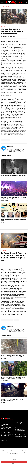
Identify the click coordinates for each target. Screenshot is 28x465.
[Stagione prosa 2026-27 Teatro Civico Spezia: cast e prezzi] (14, 210)
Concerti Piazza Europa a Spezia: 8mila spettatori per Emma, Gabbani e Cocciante (13, 198)
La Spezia (3, 250)
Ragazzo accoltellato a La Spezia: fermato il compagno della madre (12, 400)
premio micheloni (5, 140)
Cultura (3, 26)
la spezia (11, 319)
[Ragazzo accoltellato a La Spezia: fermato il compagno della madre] (14, 390)
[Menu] (2, 2)
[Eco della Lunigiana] (14, 2)
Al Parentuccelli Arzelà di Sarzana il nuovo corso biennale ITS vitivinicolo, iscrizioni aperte (13, 378)
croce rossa (4, 319)
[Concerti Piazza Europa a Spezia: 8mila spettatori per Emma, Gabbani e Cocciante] (14, 188)
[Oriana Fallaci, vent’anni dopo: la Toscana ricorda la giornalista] (14, 166)
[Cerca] (26, 2)
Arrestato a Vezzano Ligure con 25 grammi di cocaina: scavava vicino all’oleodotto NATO (12, 356)
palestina (16, 319)
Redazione (4, 36)
